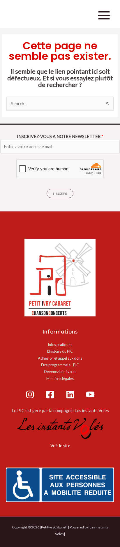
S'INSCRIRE (60, 193)
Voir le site (60, 445)
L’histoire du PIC (60, 351)
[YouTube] (90, 394)
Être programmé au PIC (60, 365)
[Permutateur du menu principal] (104, 15)
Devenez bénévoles (60, 371)
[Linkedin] (70, 394)
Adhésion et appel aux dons (60, 358)
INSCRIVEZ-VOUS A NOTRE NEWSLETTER (60, 136)
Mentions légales (60, 378)
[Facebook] (50, 394)
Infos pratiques (60, 344)
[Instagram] (30, 394)
